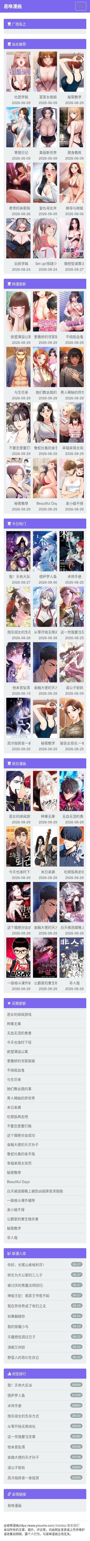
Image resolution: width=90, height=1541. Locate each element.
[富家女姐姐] (48, 71)
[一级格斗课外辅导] (21, 957)
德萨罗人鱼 (48, 576)
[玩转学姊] (21, 237)
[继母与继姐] (75, 182)
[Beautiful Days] (48, 477)
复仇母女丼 (48, 207)
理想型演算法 (74, 263)
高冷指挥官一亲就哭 (23, 1477)
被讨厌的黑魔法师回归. (26, 1285)
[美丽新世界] (48, 126)
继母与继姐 (74, 207)
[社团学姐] (21, 71)
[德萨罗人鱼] (48, 550)
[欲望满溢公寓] (21, 310)
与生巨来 (21, 392)
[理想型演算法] (75, 237)
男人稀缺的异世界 (74, 392)
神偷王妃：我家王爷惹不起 (29, 1295)
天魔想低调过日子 (22, 1336)
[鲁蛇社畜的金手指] (48, 422)
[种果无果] (48, 790)
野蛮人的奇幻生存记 (23, 1357)
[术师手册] (75, 550)
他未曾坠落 (21, 687)
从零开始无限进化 (48, 631)
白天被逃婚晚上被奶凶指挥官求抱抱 (35, 1190)
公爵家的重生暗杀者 (22, 1218)
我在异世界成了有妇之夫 (27, 1305)
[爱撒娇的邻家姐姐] (48, 310)
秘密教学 (75, 96)
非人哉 (74, 982)
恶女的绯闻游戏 (21, 816)
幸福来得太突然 (74, 447)
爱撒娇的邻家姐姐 (48, 336)
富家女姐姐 (48, 96)
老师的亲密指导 (21, 207)
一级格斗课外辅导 (21, 982)
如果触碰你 (16, 1316)
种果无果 (48, 816)
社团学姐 (21, 96)
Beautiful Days (47, 503)
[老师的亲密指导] (21, 182)
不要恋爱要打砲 (21, 447)
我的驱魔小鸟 (18, 1326)
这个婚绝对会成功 (21, 927)
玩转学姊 (21, 263)
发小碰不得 (74, 503)
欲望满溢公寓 (21, 336)
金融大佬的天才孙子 (22, 1144)
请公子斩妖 (74, 687)
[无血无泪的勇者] (75, 790)
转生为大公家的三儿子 (25, 1274)
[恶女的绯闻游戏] (21, 790)
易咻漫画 (13, 6)
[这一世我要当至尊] (75, 606)
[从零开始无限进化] (48, 606)
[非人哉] (75, 957)
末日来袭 (48, 871)
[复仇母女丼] (48, 182)
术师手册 (75, 576)
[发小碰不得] (75, 477)
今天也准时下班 (21, 871)
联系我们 (73, 1525)
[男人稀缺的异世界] (75, 366)
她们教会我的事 (48, 392)
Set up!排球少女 (47, 263)
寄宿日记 (21, 152)
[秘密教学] (75, 71)
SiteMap (60, 1525)
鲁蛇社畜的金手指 (48, 447)
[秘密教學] (21, 477)
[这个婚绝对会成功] (21, 901)
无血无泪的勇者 (74, 816)
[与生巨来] (21, 366)
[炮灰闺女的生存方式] (21, 606)
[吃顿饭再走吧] (75, 846)
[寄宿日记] (21, 126)
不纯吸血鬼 (74, 336)
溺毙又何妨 (16, 1346)
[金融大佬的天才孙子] (48, 661)
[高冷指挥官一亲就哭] (21, 717)
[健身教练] (75, 126)
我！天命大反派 (21, 576)
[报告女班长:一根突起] (75, 717)
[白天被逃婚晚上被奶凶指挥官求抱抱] (75, 901)
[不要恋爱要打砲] (21, 422)
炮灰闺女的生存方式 (23, 1415)
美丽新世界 (48, 152)
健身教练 (75, 152)
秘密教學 (21, 503)
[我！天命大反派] (21, 550)
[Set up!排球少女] (48, 237)
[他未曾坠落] (21, 661)
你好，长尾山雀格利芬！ (27, 1264)
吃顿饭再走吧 (74, 871)
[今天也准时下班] (21, 846)
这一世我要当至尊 (74, 631)
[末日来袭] (48, 846)
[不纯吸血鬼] (75, 310)
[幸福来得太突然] (75, 422)
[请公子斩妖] (75, 661)
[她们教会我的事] (48, 366)
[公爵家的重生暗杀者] (48, 957)
